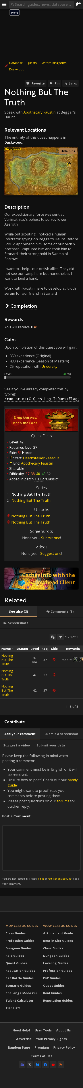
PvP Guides (52, 978)
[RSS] (61, 1064)
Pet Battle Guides (20, 978)
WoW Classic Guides (60, 926)
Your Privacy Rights (51, 1039)
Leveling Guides (55, 963)
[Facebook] (45, 1064)
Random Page (19, 1047)
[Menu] (4, 4)
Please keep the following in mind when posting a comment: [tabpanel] (40, 819)
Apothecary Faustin (39, 112)
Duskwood (16, 69)
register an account (59, 878)
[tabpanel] (41, 672)
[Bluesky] (37, 1064)
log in (40, 878)
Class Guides (16, 933)
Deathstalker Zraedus (41, 458)
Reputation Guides (20, 971)
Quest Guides (16, 963)
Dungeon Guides (19, 948)
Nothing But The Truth (31, 500)
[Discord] (22, 1064)
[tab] (18, 611)
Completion (23, 305)
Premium (42, 1047)
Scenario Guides (18, 985)
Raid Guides (15, 956)
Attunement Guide (58, 933)
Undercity (49, 366)
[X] (30, 1064)
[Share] (78, 4)
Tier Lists (13, 1008)
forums (63, 801)
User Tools (43, 1030)
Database (16, 63)
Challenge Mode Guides (23, 993)
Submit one (50, 537)
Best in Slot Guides (58, 941)
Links (73, 83)
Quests (32, 63)
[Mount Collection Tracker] (41, 579)
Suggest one (50, 553)
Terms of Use (41, 1056)
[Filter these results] (60, 637)
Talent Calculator (19, 1000)
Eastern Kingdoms (54, 63)
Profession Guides (20, 941)
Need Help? (21, 1030)
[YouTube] (53, 1064)
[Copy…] (53, 637)
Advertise (24, 1039)
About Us (63, 1030)
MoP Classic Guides (22, 926)
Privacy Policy (64, 1047)
